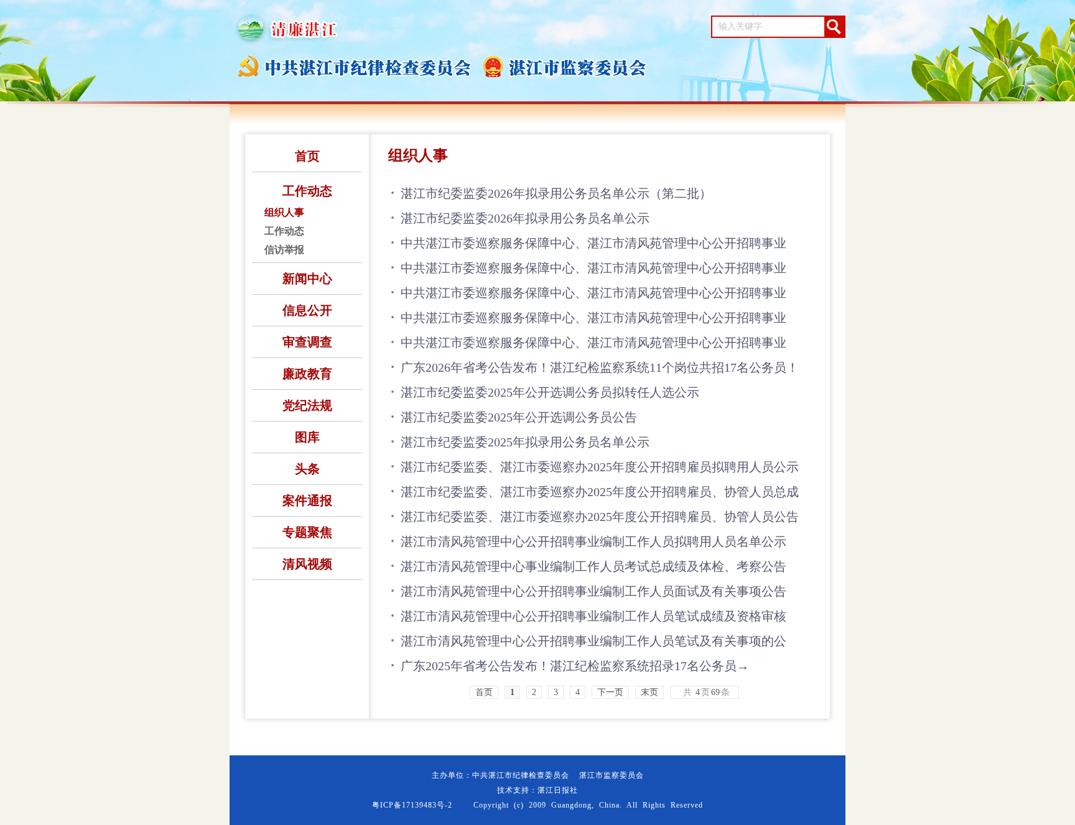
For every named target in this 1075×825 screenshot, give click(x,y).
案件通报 (307, 500)
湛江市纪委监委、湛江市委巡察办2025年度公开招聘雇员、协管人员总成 (600, 492)
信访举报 (284, 249)
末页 (649, 692)
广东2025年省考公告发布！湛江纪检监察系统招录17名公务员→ (575, 666)
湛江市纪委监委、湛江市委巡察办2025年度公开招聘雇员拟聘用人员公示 (600, 467)
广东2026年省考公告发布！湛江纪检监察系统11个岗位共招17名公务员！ (600, 367)
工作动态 (307, 191)
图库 (307, 437)
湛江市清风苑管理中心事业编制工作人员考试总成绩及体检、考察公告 (593, 566)
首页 (307, 156)
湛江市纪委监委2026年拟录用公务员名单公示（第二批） (556, 193)
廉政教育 (307, 373)
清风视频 (307, 564)
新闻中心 (307, 278)
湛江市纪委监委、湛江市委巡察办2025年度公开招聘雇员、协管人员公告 (600, 516)
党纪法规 (307, 405)
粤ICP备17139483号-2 (412, 805)
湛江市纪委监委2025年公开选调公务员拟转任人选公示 (550, 392)
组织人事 (284, 212)
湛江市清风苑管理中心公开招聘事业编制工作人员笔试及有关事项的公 (593, 641)
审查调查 (307, 342)
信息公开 (307, 310)
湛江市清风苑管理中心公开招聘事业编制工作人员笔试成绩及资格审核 (593, 616)
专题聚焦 (307, 532)
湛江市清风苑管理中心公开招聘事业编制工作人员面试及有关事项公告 (593, 591)
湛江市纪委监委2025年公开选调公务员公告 (519, 417)
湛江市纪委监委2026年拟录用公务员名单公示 (525, 218)
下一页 (610, 692)
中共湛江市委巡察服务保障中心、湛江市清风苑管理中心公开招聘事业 (593, 243)
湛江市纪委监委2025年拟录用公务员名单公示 (525, 442)
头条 (307, 469)
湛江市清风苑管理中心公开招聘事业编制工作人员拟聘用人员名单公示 (593, 541)
